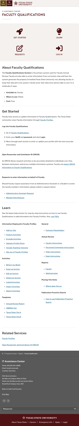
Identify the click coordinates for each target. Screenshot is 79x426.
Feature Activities (13, 235)
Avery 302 (20, 384)
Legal (65, 422)
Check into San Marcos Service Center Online (17, 381)
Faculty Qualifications (20, 133)
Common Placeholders (55, 230)
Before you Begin (13, 265)
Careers (33, 422)
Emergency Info (45, 422)
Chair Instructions (53, 252)
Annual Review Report (15, 304)
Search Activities (13, 291)
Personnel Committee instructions (60, 247)
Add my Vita (11, 230)
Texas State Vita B (13, 317)
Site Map (5, 394)
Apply (57, 422)
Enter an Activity (13, 269)
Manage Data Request (15, 198)
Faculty (49, 269)
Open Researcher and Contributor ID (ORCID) (20, 345)
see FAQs (55, 216)
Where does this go (54, 286)
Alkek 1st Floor (21, 378)
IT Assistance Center (11, 11)
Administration (52, 273)
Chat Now (12, 371)
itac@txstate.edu (12, 368)
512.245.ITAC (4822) (13, 365)
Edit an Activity (12, 274)
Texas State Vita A (13, 312)
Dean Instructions (53, 256)
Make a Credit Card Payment (12, 389)
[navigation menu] (3, 3)
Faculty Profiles (46, 120)
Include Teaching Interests (17, 248)
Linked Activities (13, 282)
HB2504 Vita (11, 308)
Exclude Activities (13, 239)
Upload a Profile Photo (15, 243)
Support (20, 353)
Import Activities (13, 287)
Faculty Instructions (54, 243)
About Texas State (19, 422)
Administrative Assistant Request (20, 193)
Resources (7, 409)
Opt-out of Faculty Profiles (17, 252)
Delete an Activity (13, 278)
